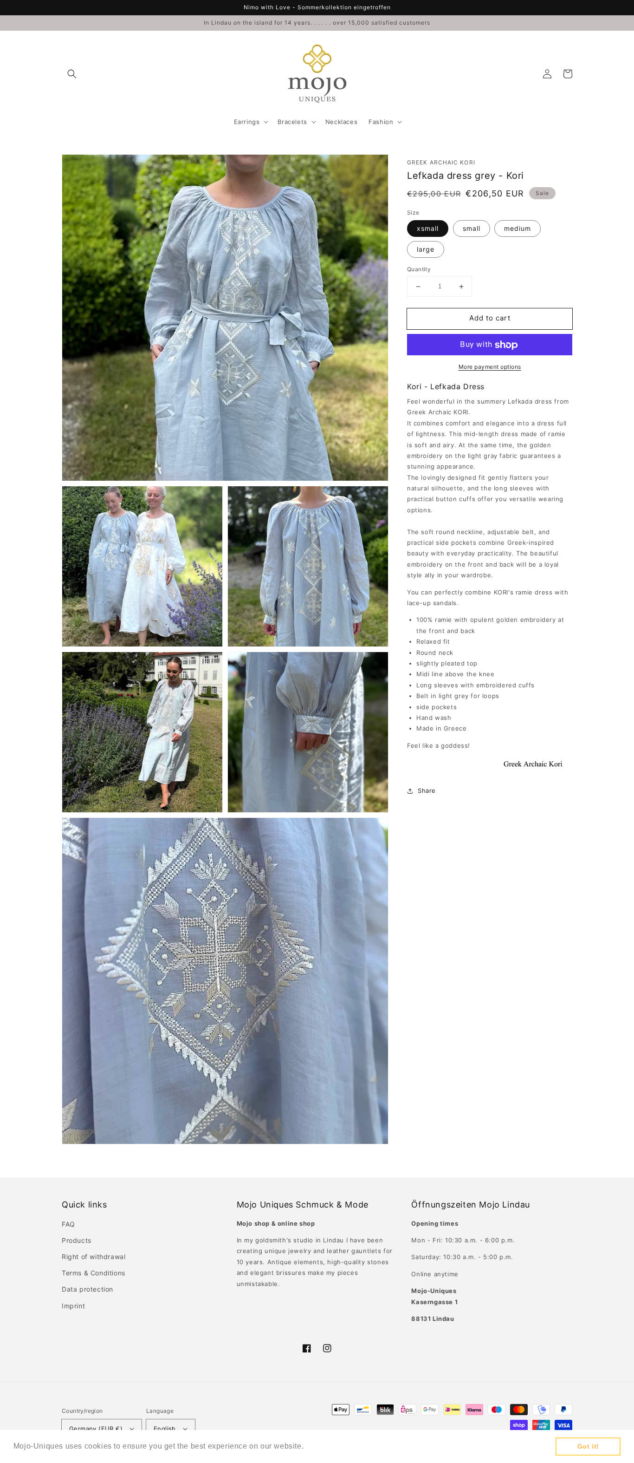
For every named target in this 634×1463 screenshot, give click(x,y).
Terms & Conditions (93, 1273)
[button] (72, 74)
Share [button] (427, 791)
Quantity (419, 269)
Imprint (73, 1306)
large (425, 250)
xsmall (428, 229)
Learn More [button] (327, 1446)
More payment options (490, 367)
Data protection (87, 1289)
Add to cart (490, 318)
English (165, 1428)
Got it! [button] (588, 1446)
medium (517, 229)
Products (76, 1240)
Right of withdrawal (93, 1257)
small (471, 229)
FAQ (68, 1224)
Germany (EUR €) (96, 1428)
